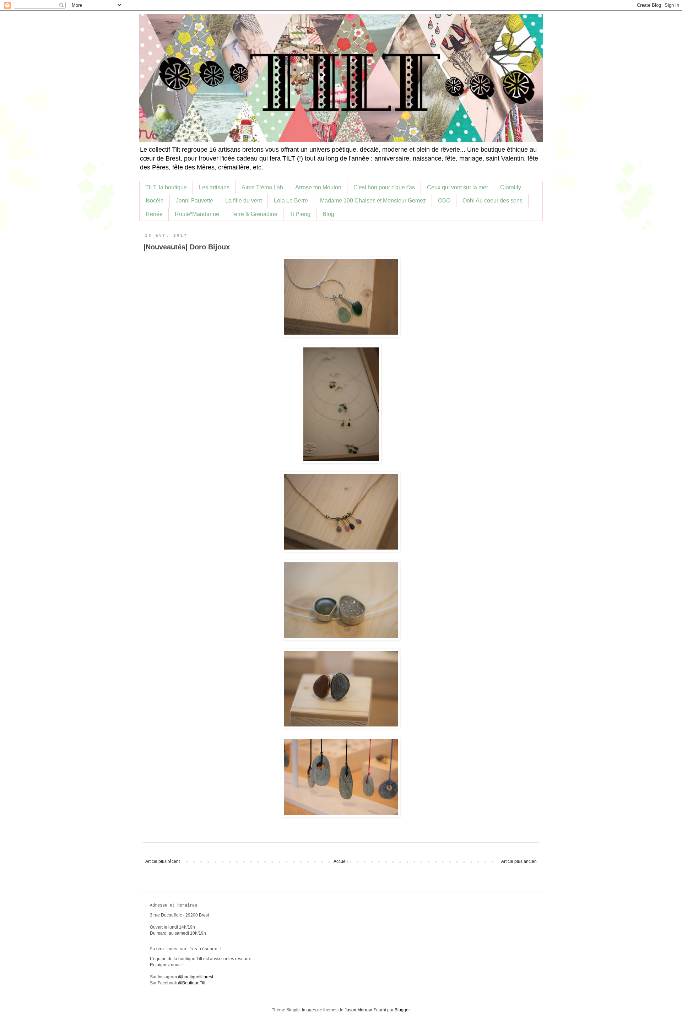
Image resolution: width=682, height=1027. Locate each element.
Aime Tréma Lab (262, 187)
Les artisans (214, 187)
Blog (328, 214)
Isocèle (155, 201)
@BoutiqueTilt (191, 982)
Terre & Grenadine (254, 214)
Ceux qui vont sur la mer (457, 187)
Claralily (510, 187)
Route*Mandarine (197, 214)
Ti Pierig (299, 214)
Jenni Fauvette (194, 201)
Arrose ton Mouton (318, 187)
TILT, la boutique (166, 187)
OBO (444, 201)
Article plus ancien (519, 861)
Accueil (341, 861)
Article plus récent (162, 861)
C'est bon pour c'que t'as (384, 187)
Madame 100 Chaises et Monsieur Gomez (373, 201)
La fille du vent (243, 201)
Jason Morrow (358, 1009)
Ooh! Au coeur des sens (492, 201)
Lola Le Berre (291, 201)
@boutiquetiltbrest (195, 976)
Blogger (402, 1009)
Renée (154, 214)
